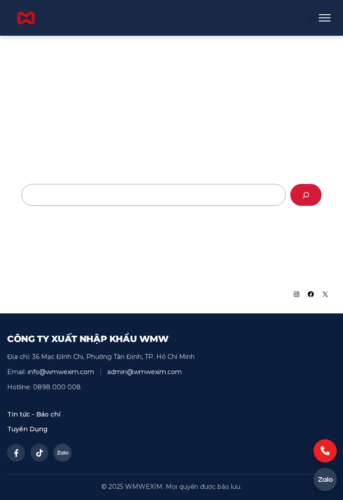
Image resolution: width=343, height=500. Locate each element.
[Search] (306, 195)
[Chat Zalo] (325, 479)
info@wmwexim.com (61, 372)
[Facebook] (16, 453)
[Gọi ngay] (325, 450)
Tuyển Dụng (27, 429)
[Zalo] (62, 453)
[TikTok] (39, 453)
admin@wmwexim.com (144, 372)
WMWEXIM (40, 293)
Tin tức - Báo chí (33, 414)
